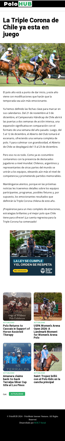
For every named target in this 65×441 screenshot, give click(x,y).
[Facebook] (23, 285)
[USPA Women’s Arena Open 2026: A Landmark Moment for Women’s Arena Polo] (48, 306)
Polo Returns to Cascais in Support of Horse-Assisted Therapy (16, 330)
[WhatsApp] (16, 285)
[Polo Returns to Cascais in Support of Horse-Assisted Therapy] (17, 306)
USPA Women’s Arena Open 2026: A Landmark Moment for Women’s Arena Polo (47, 331)
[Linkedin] (36, 285)
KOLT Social (40, 423)
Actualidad (8, 322)
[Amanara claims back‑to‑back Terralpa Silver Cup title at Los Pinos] (17, 357)
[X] (29, 285)
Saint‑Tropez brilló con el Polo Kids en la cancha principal (47, 379)
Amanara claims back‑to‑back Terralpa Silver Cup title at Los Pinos (15, 380)
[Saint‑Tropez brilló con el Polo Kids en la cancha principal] (48, 357)
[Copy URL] (43, 285)
